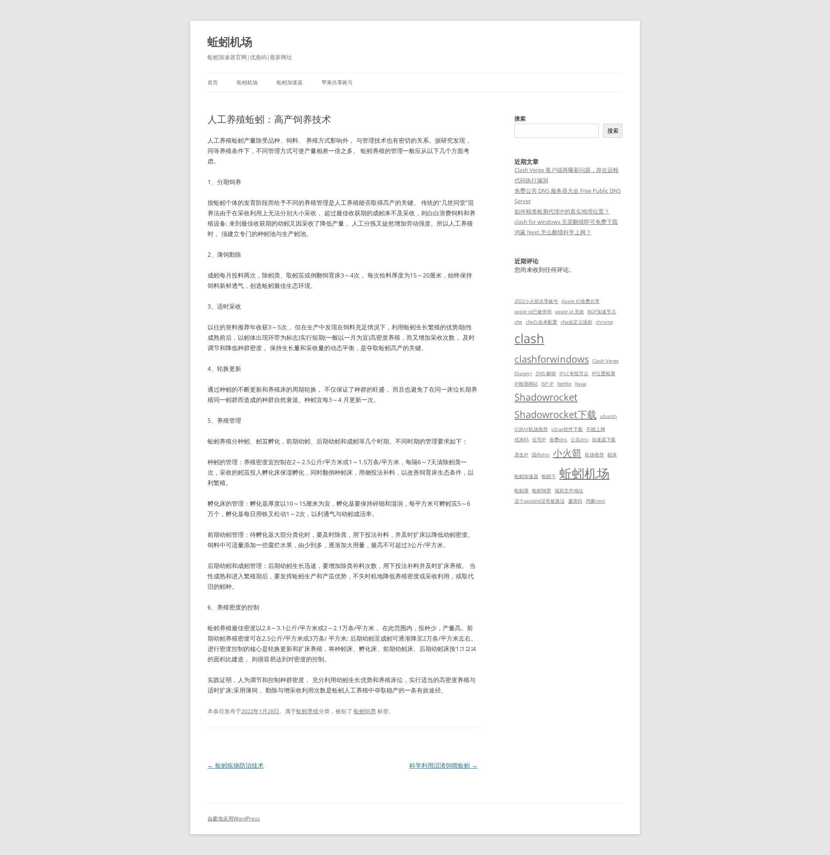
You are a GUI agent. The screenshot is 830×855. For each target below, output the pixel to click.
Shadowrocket (546, 397)
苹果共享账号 (337, 82)
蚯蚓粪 (521, 491)
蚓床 (612, 455)
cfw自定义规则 (576, 322)
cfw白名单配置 (541, 322)
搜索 (520, 118)
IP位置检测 (603, 373)
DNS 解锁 (546, 373)
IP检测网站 (526, 384)
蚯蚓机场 (230, 41)
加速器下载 (604, 440)
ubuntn (608, 416)
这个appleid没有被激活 (539, 501)
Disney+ (523, 373)
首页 (213, 82)
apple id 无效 (569, 312)
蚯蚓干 (549, 476)
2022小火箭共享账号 (536, 301)
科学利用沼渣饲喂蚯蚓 (443, 765)
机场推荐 (594, 455)
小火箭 (567, 453)
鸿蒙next (595, 501)
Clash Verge (605, 361)
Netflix (564, 384)
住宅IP (539, 440)
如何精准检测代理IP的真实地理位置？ (562, 211)
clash (529, 338)
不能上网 (595, 429)
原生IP (521, 455)
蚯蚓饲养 (365, 711)
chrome (604, 322)
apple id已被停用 (533, 312)
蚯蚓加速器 (290, 82)
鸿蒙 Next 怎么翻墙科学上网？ (552, 232)
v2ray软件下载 (567, 429)
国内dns (540, 455)
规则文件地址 (569, 491)
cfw (518, 322)
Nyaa (580, 384)
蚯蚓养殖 (307, 711)
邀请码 (575, 501)
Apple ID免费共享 (581, 301)
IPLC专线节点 (573, 373)
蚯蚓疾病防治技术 (236, 765)
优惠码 (521, 440)
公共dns (579, 440)
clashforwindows (551, 359)
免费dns (558, 440)
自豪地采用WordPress (234, 818)
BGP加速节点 (601, 312)
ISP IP (547, 384)
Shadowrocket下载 (555, 414)
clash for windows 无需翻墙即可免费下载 (566, 222)
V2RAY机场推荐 (531, 429)
